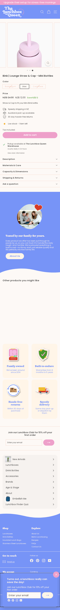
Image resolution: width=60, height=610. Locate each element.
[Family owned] (13, 355)
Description (9, 159)
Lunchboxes (8, 533)
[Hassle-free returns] (13, 390)
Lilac (24, 86)
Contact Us (36, 546)
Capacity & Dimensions (15, 171)
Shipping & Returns (13, 177)
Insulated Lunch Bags (12, 540)
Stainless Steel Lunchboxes (14, 543)
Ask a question (10, 183)
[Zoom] (48, 63)
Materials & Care (12, 165)
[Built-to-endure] (42, 355)
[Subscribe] (47, 595)
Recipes (35, 540)
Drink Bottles (8, 537)
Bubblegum (10, 86)
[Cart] (48, 11)
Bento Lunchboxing (40, 537)
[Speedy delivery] (42, 390)
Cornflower (38, 86)
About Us (15, 256)
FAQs (34, 543)
